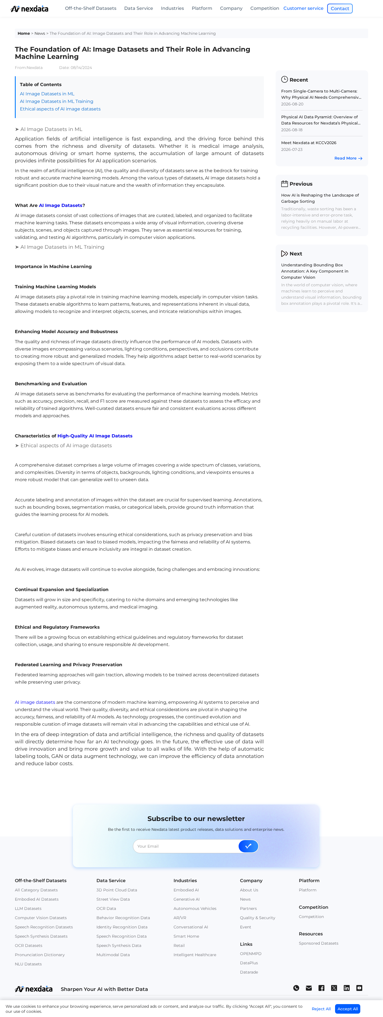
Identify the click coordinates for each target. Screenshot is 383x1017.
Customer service (303, 8)
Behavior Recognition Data (123, 917)
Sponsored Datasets (318, 943)
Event (245, 927)
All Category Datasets (36, 890)
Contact (340, 8)
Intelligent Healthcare (195, 954)
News (39, 33)
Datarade (249, 972)
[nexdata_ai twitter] (334, 987)
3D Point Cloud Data (116, 890)
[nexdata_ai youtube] (359, 987)
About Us (249, 890)
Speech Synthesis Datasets (41, 936)
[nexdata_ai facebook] (321, 987)
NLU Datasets (28, 964)
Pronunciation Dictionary (40, 954)
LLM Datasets (28, 908)
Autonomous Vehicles (195, 908)
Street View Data (113, 899)
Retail (179, 945)
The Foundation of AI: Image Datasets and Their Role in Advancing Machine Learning (133, 33)
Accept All (348, 1008)
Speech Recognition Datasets (44, 927)
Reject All (321, 1008)
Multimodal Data (113, 954)
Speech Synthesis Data (118, 945)
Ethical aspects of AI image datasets (60, 109)
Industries (172, 8)
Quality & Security (257, 917)
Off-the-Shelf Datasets (90, 8)
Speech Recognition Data (121, 936)
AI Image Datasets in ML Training (56, 101)
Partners (248, 908)
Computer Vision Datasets (41, 917)
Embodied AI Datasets (37, 899)
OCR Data (106, 908)
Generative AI (187, 899)
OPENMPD (251, 953)
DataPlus (249, 962)
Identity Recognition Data (121, 927)
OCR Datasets (28, 945)
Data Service (138, 8)
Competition (264, 8)
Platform (202, 8)
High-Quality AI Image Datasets (95, 436)
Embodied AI (186, 890)
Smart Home (186, 936)
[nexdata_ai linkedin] (346, 987)
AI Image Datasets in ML (47, 93)
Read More (345, 158)
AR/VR (180, 917)
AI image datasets (35, 702)
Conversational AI (191, 927)
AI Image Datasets (60, 205)
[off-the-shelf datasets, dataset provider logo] (29, 10)
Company (231, 8)
